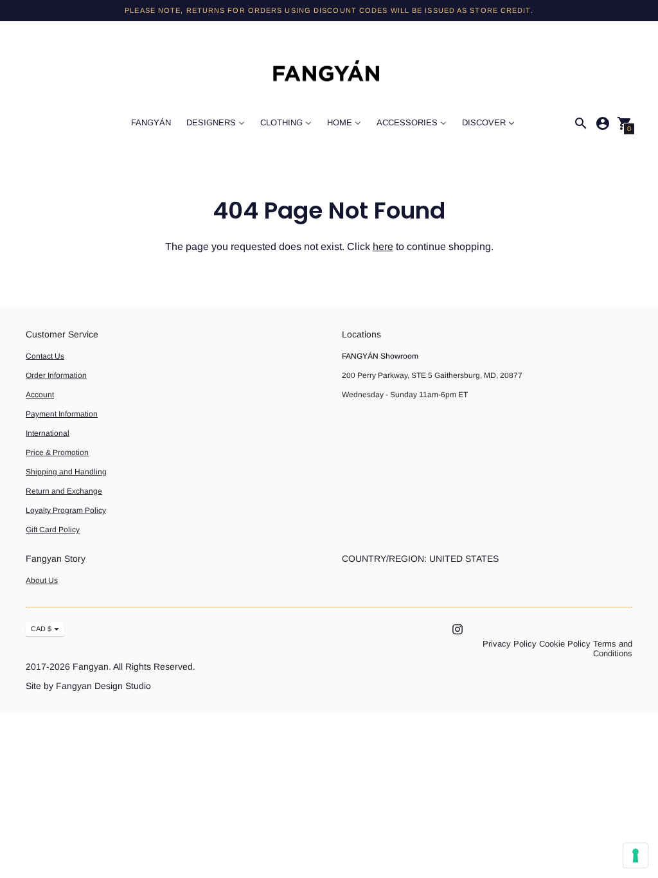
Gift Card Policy (53, 529)
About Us (42, 580)
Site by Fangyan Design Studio (88, 686)
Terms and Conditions (612, 648)
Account (40, 394)
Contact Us (45, 356)
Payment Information (62, 413)
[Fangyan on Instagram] (457, 628)
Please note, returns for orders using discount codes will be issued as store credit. (329, 10)
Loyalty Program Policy (66, 510)
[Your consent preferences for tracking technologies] (635, 855)
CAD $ (41, 628)
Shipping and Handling (66, 471)
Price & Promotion (57, 452)
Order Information (56, 375)
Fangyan (91, 666)
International (47, 433)
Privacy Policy (510, 644)
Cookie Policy (565, 644)
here (383, 246)
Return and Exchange (64, 491)
